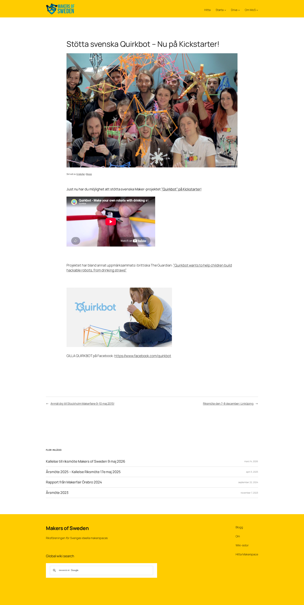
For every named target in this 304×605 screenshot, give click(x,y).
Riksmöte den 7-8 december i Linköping (228, 403)
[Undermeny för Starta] (225, 10)
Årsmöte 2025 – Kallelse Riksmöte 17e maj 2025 (83, 472)
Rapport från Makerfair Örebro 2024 (74, 482)
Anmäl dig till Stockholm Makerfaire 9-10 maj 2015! (82, 403)
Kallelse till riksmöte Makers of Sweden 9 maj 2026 (85, 461)
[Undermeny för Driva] (239, 10)
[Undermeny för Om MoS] (257, 10)
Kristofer (80, 174)
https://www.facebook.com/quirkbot (142, 355)
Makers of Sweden (67, 528)
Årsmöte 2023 (57, 493)
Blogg (89, 174)
